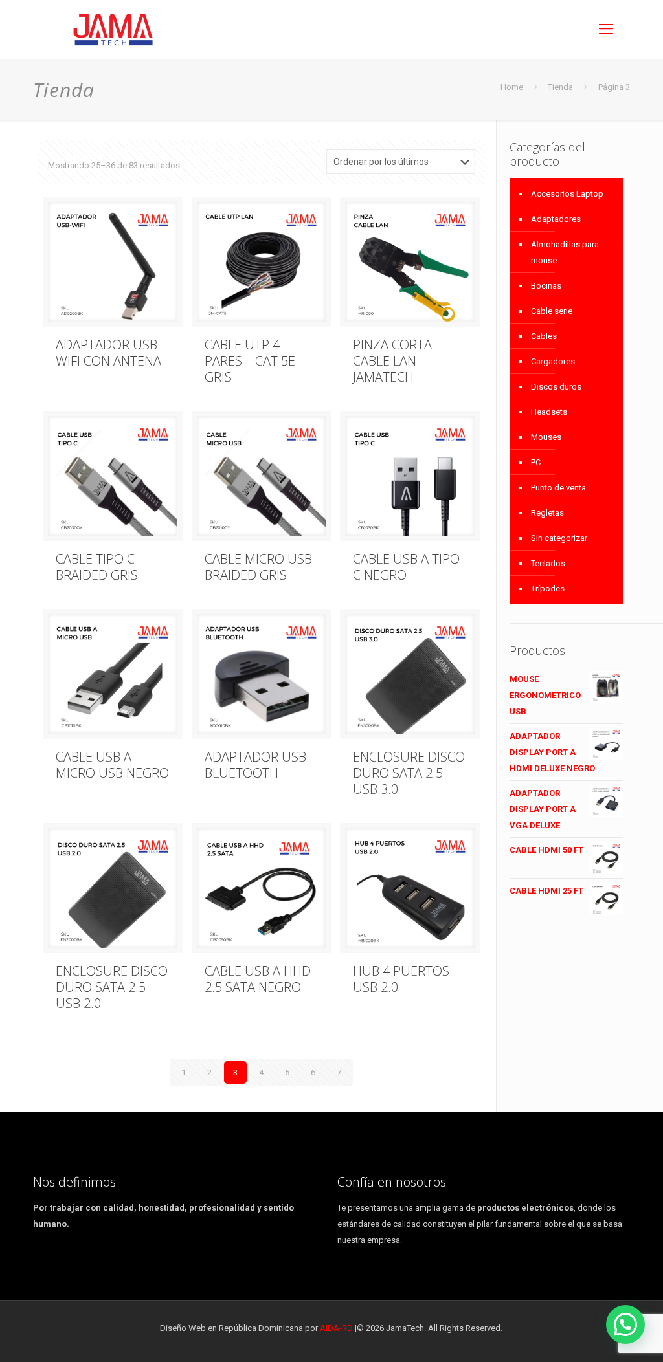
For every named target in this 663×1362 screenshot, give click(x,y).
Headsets (549, 412)
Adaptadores (556, 219)
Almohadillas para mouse (565, 252)
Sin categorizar (559, 538)
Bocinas (546, 286)
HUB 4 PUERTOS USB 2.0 (401, 979)
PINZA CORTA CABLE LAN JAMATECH (392, 361)
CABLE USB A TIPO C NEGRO (406, 567)
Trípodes (548, 588)
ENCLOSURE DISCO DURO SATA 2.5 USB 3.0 (409, 773)
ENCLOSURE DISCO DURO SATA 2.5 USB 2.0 (112, 987)
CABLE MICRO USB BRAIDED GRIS (258, 567)
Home (511, 87)
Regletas (547, 513)
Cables (544, 336)
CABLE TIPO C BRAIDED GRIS (97, 567)
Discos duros (556, 386)
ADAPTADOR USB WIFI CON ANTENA (108, 352)
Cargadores (553, 361)
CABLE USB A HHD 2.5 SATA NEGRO (258, 979)
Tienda (560, 87)
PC (536, 462)
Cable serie (551, 311)
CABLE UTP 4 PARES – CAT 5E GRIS (250, 361)
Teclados (548, 563)
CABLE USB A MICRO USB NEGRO (112, 765)
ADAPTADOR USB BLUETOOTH (255, 765)
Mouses (546, 437)
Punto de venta (558, 487)
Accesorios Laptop (567, 194)
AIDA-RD (336, 1328)
